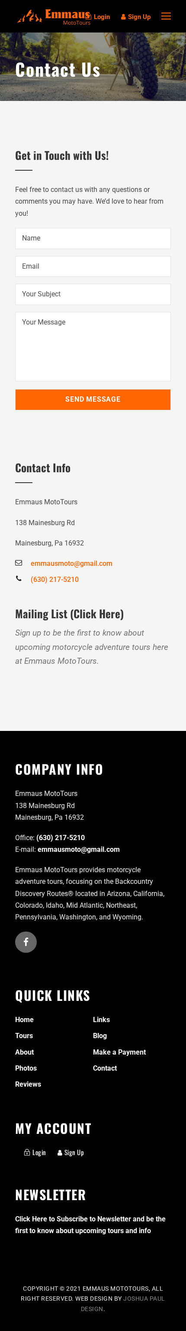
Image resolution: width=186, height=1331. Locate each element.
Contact (105, 1068)
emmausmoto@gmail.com (79, 849)
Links (101, 1020)
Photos (26, 1068)
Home (24, 1020)
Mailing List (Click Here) (69, 613)
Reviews (28, 1084)
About (24, 1052)
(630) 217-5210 (60, 838)
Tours (24, 1036)
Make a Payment (119, 1052)
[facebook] (26, 943)
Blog (100, 1036)
